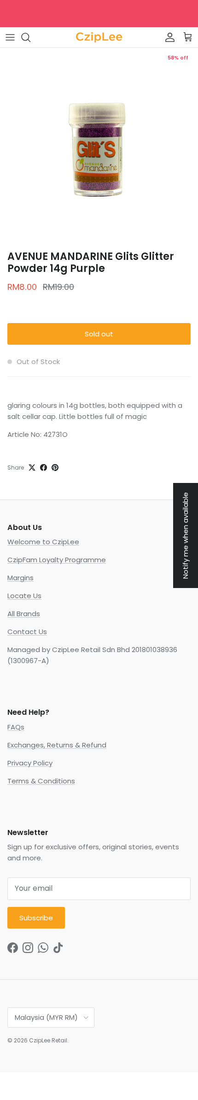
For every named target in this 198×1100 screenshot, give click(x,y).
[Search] (30, 37)
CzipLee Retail (48, 1040)
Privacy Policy (29, 763)
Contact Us (27, 631)
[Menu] (10, 37)
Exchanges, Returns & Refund (56, 745)
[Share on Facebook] (43, 467)
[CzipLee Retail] (99, 37)
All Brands (23, 613)
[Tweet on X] (32, 467)
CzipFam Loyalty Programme (56, 560)
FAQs (15, 727)
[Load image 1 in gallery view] (99, 147)
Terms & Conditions (41, 781)
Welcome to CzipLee (43, 542)
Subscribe (36, 918)
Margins (20, 577)
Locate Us (24, 595)
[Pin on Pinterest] (55, 467)
